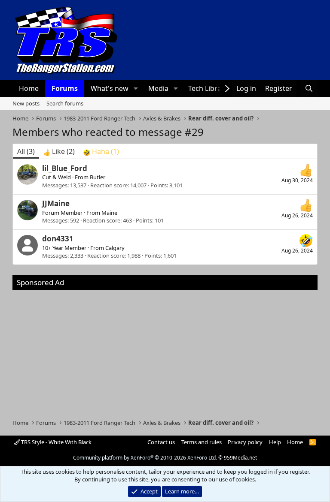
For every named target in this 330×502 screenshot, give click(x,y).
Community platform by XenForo (145, 457)
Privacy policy (245, 442)
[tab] (59, 151)
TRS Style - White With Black (56, 442)
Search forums (64, 103)
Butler (97, 177)
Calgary (115, 248)
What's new (109, 88)
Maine (109, 212)
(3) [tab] (26, 151)
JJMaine (56, 203)
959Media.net (240, 457)
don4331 (57, 238)
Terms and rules (201, 442)
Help (275, 442)
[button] (135, 88)
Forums (65, 88)
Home (29, 88)
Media (158, 88)
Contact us (161, 442)
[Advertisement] (165, 350)
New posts (26, 103)
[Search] (309, 88)
